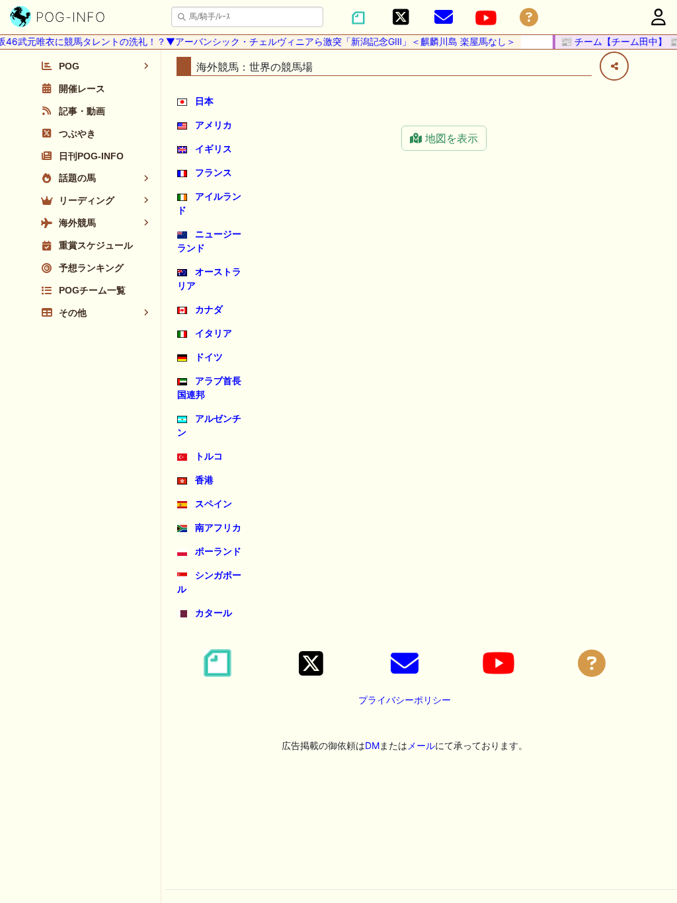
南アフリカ (218, 527)
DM (372, 745)
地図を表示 (450, 138)
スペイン (213, 503)
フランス (213, 172)
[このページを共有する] (614, 66)
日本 (204, 100)
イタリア (213, 332)
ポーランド (218, 551)
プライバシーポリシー (404, 699)
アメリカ (213, 124)
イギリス (213, 148)
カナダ (209, 309)
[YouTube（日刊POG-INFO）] (486, 17)
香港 (204, 479)
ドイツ (209, 356)
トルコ (209, 455)
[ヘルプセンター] (529, 17)
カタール (213, 612)
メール (421, 745)
